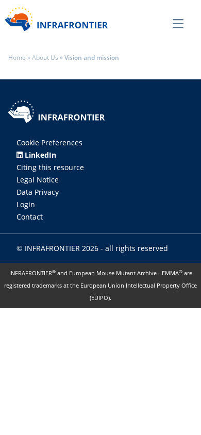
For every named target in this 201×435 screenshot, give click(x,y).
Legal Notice (37, 180)
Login (25, 204)
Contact (29, 217)
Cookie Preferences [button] (49, 142)
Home (17, 57)
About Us (45, 57)
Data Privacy (37, 192)
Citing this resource (50, 167)
